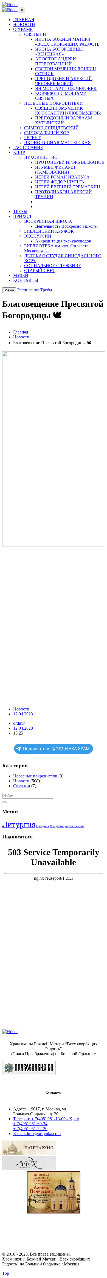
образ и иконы (74, 825)
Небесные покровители (35, 776)
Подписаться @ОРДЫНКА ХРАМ (56, 748)
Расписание (28, 290)
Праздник (42, 825)
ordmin (19, 723)
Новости (21, 709)
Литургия (18, 824)
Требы (46, 290)
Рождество (57, 825)
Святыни (21, 785)
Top (5, 1273)
